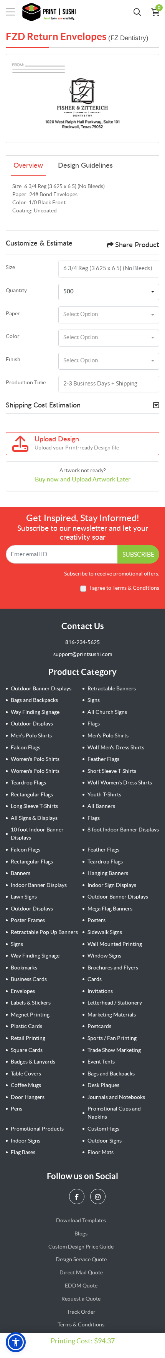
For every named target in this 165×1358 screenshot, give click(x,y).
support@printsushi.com (82, 654)
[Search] (137, 12)
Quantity (16, 290)
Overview (28, 165)
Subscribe (138, 554)
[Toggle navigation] (10, 12)
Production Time (26, 382)
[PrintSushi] (51, 12)
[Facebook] (77, 1196)
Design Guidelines (85, 165)
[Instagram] (98, 1196)
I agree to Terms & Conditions (124, 588)
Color (13, 336)
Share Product (137, 245)
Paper (13, 313)
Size (10, 267)
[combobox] (108, 292)
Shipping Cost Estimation (43, 405)
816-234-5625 (82, 642)
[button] (16, 1342)
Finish (13, 359)
